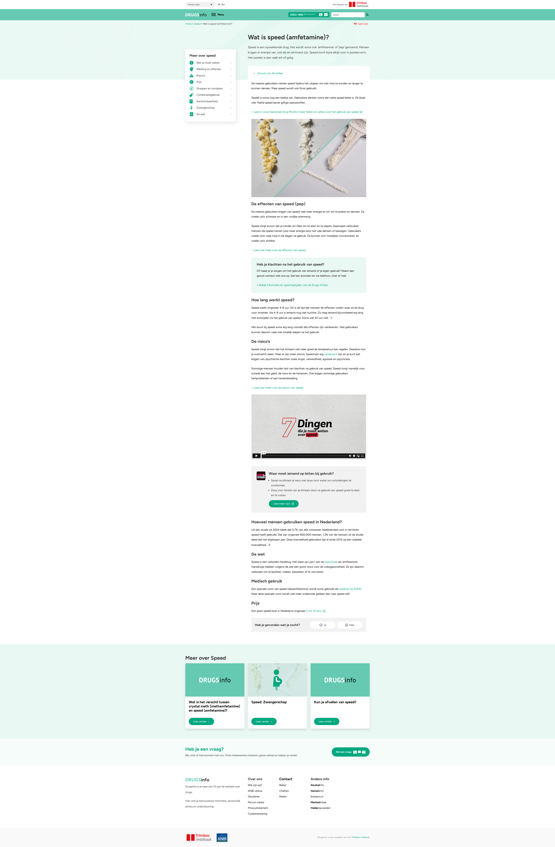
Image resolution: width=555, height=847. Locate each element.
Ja (325, 625)
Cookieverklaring (257, 813)
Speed (197, 23)
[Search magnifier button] (367, 14)
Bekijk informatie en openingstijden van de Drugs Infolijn (293, 285)
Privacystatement (258, 808)
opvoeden (320, 808)
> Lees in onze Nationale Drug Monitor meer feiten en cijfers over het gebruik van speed (305, 112)
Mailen (283, 796)
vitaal (318, 802)
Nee (351, 625)
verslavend (330, 354)
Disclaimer (254, 796)
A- (219, 4)
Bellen (282, 785)
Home (188, 23)
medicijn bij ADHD (350, 589)
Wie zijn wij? (255, 785)
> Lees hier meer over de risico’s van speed (277, 387)
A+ (223, 4)
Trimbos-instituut (360, 837)
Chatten (284, 790)
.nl (317, 796)
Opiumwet (331, 562)
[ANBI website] (223, 837)
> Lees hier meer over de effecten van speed (278, 250)
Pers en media (256, 802)
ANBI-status (255, 790)
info (317, 785)
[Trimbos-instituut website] (199, 838)
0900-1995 (303, 14)
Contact (285, 779)
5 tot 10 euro (314, 611)
